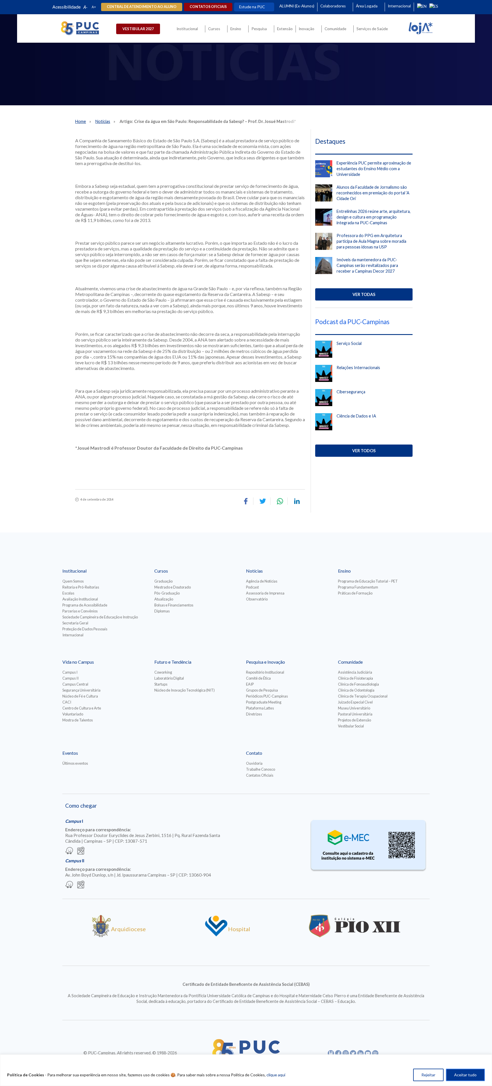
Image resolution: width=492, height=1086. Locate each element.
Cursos (214, 28)
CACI (66, 702)
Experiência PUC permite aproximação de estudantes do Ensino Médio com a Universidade (374, 169)
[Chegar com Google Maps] (81, 851)
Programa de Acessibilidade (84, 605)
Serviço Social (349, 343)
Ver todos (364, 450)
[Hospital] (216, 935)
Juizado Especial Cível (355, 702)
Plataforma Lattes (260, 708)
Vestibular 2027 (138, 28)
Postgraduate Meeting (263, 702)
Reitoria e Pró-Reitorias (80, 587)
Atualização (163, 599)
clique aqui (275, 1074)
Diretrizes (254, 714)
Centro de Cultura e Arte (81, 708)
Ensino (235, 28)
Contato (254, 753)
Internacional (399, 6)
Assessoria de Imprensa (265, 593)
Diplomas (162, 611)
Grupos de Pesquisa (262, 690)
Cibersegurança (351, 391)
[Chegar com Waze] (69, 851)
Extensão (285, 28)
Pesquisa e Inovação (265, 662)
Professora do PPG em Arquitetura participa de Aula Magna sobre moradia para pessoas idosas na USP (371, 241)
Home (80, 121)
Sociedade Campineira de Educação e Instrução (100, 617)
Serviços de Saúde (372, 28)
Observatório (257, 599)
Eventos (70, 753)
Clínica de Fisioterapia (355, 678)
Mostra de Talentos (77, 720)
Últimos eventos (75, 763)
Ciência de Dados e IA (356, 416)
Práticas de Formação (355, 593)
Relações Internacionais (358, 367)
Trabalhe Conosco (260, 769)
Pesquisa (259, 28)
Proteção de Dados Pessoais (84, 629)
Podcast (252, 587)
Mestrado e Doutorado (172, 587)
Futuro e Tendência (172, 662)
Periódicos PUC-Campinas (267, 696)
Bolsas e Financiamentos (173, 605)
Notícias (102, 121)
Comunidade (335, 28)
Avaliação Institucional (80, 599)
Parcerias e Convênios (80, 611)
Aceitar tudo (465, 1074)
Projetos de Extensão (354, 720)
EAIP (250, 684)
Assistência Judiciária (355, 672)
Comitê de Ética (258, 678)
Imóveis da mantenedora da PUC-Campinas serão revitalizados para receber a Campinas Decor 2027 (367, 265)
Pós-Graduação (167, 593)
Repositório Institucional (265, 672)
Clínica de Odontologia (356, 690)
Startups (160, 684)
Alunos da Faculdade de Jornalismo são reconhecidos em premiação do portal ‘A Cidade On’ (373, 193)
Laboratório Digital (169, 678)
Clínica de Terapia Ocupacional (363, 696)
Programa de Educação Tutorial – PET (368, 581)
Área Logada (367, 6)
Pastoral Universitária (355, 714)
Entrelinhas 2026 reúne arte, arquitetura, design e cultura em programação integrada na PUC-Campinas (374, 217)
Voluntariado (72, 714)
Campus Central (75, 684)
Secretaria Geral (75, 623)
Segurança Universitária (81, 690)
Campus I (69, 672)
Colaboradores (333, 6)
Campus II (70, 678)
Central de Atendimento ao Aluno (142, 7)
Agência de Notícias (261, 581)
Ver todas (363, 294)
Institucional (187, 28)
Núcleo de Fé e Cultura (80, 696)
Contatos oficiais (208, 7)
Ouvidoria (254, 763)
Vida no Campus (78, 662)
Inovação (306, 28)
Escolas (68, 593)
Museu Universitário (354, 708)
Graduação (163, 581)
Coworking (163, 672)
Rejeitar (428, 1074)
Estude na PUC (252, 7)
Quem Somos (73, 581)
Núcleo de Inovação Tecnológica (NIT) (184, 690)
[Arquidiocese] (101, 935)
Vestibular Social (351, 726)
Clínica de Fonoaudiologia (358, 684)
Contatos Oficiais (259, 775)
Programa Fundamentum (358, 587)
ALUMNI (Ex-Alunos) (296, 6)
